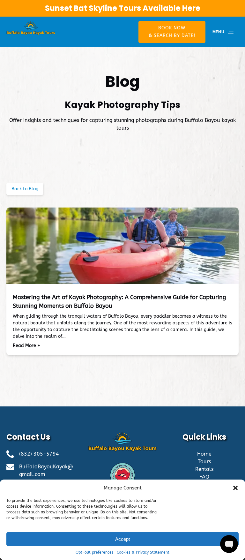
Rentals (204, 469)
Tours (204, 461)
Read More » (26, 345)
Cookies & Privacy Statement (143, 552)
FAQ (204, 477)
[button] (235, 488)
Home (204, 454)
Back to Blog (24, 189)
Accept (122, 539)
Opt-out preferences (95, 552)
